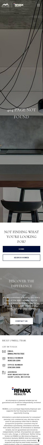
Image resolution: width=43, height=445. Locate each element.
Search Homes (21, 258)
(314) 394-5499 (14, 367)
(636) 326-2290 (14, 360)
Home (21, 249)
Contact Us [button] (21, 321)
